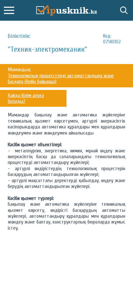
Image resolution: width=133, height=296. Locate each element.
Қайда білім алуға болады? (26, 98)
